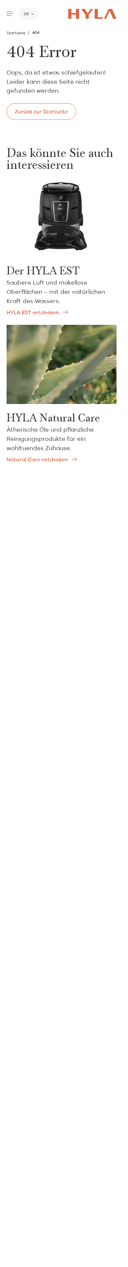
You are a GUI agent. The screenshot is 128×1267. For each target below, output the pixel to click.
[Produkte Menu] (10, 14)
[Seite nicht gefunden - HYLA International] (92, 14)
